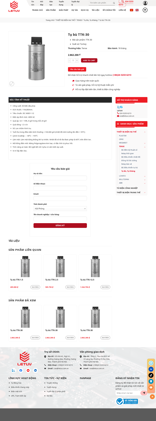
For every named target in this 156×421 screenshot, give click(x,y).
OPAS (121, 139)
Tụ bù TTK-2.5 (51, 279)
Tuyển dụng (51, 387)
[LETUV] (14, 6)
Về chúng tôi (109, 10)
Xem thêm (35, 287)
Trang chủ (37, 10)
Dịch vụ (85, 10)
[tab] (19, 100)
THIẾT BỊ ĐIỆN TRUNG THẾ (128, 192)
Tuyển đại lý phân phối (56, 391)
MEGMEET (123, 143)
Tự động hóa (16, 383)
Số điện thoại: (39, 184)
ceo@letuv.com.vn (127, 116)
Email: (36, 194)
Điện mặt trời (16, 391)
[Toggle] (145, 132)
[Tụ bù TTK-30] (25, 317)
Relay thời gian (127, 153)
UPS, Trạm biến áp (18, 396)
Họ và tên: (38, 173)
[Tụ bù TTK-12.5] (95, 266)
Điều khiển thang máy (20, 387)
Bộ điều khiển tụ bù (129, 167)
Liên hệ (122, 10)
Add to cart (89, 60)
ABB (120, 183)
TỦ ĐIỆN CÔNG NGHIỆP (127, 188)
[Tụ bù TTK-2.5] (60, 266)
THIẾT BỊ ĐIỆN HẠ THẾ (65, 20)
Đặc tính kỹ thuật (20, 99)
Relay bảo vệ (126, 164)
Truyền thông (52, 383)
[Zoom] (11, 83)
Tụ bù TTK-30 (16, 330)
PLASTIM (122, 135)
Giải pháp (63, 10)
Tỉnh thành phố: (40, 204)
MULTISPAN (124, 179)
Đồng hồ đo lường (129, 160)
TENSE (79, 20)
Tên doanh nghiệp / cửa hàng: (46, 214)
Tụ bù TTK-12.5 (87, 279)
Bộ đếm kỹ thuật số (129, 150)
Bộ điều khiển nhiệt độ (130, 157)
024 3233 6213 (125, 113)
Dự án (75, 10)
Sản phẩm (51, 10)
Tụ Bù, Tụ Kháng (90, 20)
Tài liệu (95, 10)
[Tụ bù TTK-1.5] (25, 266)
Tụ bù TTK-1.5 (16, 279)
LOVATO (122, 176)
